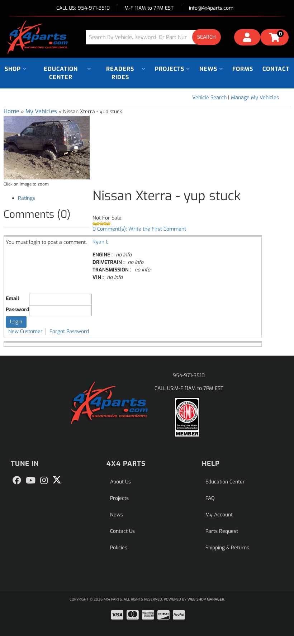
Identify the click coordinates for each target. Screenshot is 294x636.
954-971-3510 (189, 375)
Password (17, 309)
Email (12, 298)
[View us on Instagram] (44, 480)
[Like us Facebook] (17, 480)
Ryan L (100, 241)
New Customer (25, 331)
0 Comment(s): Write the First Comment (139, 229)
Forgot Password (69, 331)
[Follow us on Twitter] (56, 479)
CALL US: (83, 8)
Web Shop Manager (206, 599)
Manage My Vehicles (255, 97)
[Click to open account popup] (247, 38)
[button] (156, 37)
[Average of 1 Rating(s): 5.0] (191, 223)
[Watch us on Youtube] (30, 480)
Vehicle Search (209, 97)
